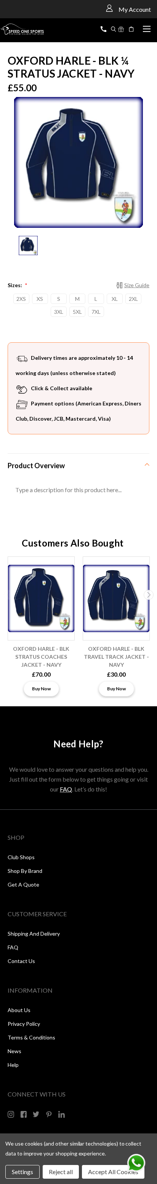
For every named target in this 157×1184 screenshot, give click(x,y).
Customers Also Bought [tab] (73, 542)
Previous (9, 595)
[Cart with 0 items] (132, 29)
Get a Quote (23, 884)
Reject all (61, 1171)
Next (149, 595)
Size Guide (136, 285)
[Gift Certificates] (121, 29)
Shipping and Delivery (34, 933)
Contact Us (21, 961)
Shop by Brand (25, 871)
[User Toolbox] (109, 8)
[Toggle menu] (146, 27)
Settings (22, 1171)
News (14, 1051)
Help (13, 1065)
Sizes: (17, 285)
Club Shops (21, 857)
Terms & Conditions (31, 1037)
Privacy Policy (24, 1023)
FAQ (66, 789)
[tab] (78, 465)
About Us (19, 1010)
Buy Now (41, 688)
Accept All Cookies (113, 1171)
